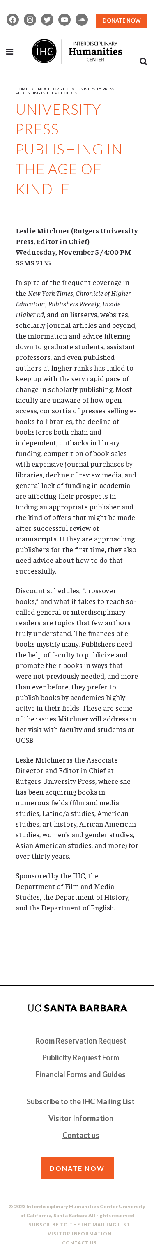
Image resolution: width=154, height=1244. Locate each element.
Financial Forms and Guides (81, 1074)
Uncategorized (51, 88)
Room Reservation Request (80, 1040)
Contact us (80, 1135)
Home (22, 88)
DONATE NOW (122, 20)
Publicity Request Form (80, 1057)
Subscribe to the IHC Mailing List (81, 1101)
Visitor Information (80, 1118)
